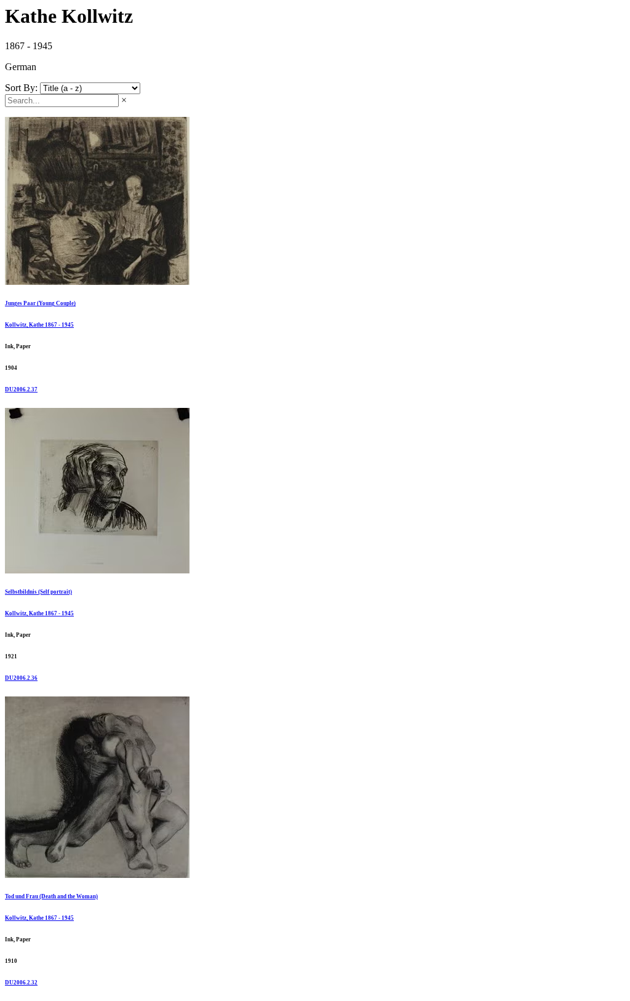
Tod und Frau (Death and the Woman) (51, 896)
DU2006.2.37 (21, 389)
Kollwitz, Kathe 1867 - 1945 (39, 325)
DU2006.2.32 (21, 982)
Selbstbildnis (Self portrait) (38, 592)
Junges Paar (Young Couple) (40, 303)
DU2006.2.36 (21, 678)
